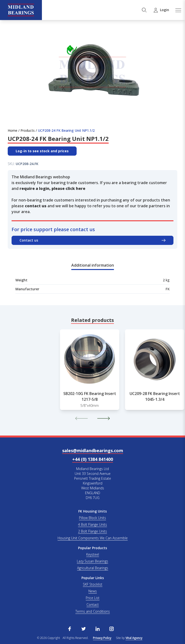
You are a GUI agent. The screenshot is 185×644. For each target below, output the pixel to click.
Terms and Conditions (92, 611)
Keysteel (92, 554)
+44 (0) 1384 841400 (92, 459)
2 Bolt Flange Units (92, 531)
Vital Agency (134, 638)
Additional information (92, 265)
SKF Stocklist (92, 584)
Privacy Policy (102, 638)
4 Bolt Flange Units (92, 524)
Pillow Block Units (92, 517)
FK (167, 289)
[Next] (103, 418)
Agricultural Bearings (92, 568)
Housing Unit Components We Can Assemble (93, 538)
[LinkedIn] (97, 628)
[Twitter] (83, 628)
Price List (92, 598)
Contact (92, 604)
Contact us (29, 240)
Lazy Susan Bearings (92, 561)
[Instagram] (111, 628)
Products (27, 130)
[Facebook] (69, 628)
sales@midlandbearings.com (92, 450)
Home (12, 130)
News (92, 591)
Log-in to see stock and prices (42, 151)
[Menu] (178, 10)
